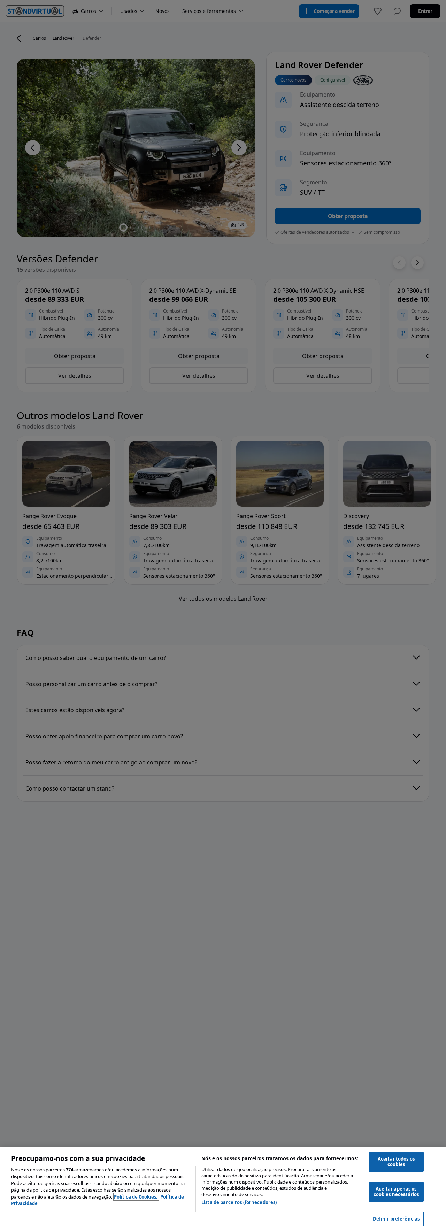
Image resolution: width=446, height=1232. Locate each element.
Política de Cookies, (136, 1197)
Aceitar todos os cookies (396, 1162)
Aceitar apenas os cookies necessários (396, 1192)
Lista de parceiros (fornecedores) (239, 1202)
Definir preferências (396, 1219)
